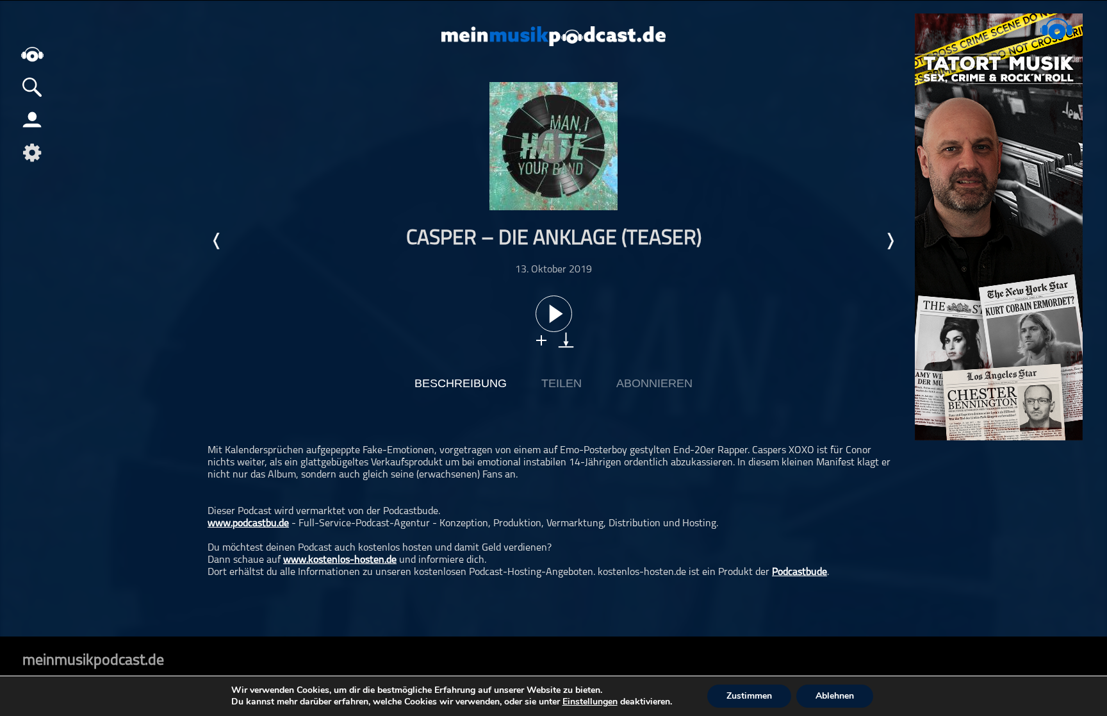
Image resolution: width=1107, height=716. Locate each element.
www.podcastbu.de (248, 524)
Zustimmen (749, 696)
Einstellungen (590, 702)
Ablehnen (835, 696)
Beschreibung (460, 383)
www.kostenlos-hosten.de (340, 560)
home (32, 54)
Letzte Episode (217, 241)
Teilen (561, 383)
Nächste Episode (889, 241)
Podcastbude (799, 572)
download (566, 340)
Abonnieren (654, 383)
